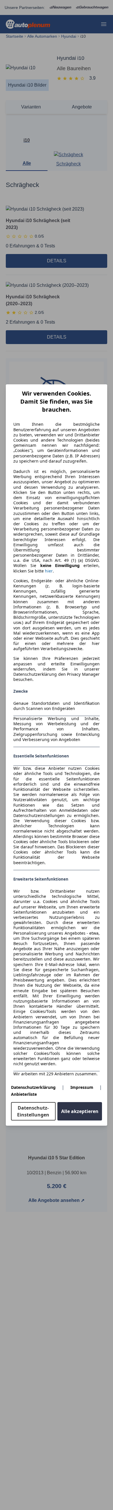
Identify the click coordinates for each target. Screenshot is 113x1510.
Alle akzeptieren (80, 1111)
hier (49, 571)
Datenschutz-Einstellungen (33, 1111)
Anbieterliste (24, 1094)
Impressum (81, 1087)
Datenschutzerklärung (33, 1087)
